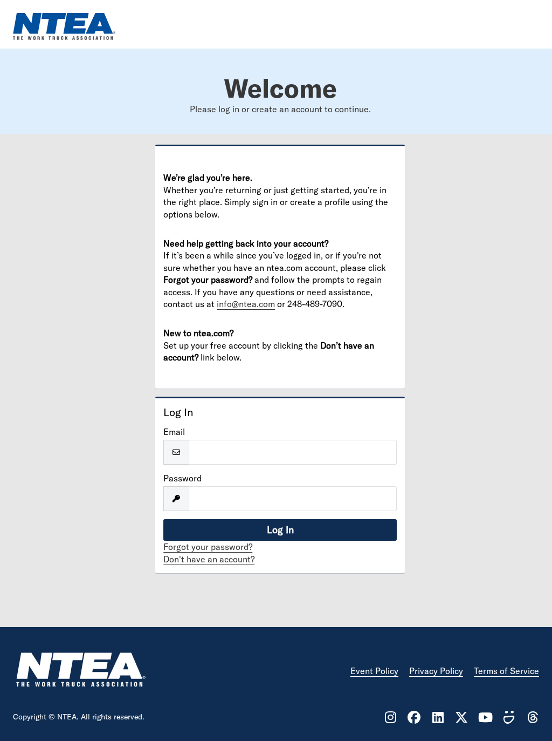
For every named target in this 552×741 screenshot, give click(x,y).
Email (174, 431)
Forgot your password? (207, 546)
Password (182, 478)
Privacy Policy (436, 670)
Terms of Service (506, 670)
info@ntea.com (246, 303)
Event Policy (374, 670)
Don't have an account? (208, 559)
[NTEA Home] (80, 671)
